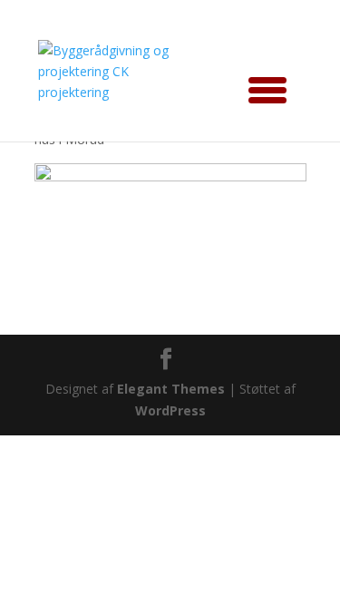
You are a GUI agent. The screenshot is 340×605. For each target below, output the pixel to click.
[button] (261, 87)
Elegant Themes (171, 388)
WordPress (170, 410)
